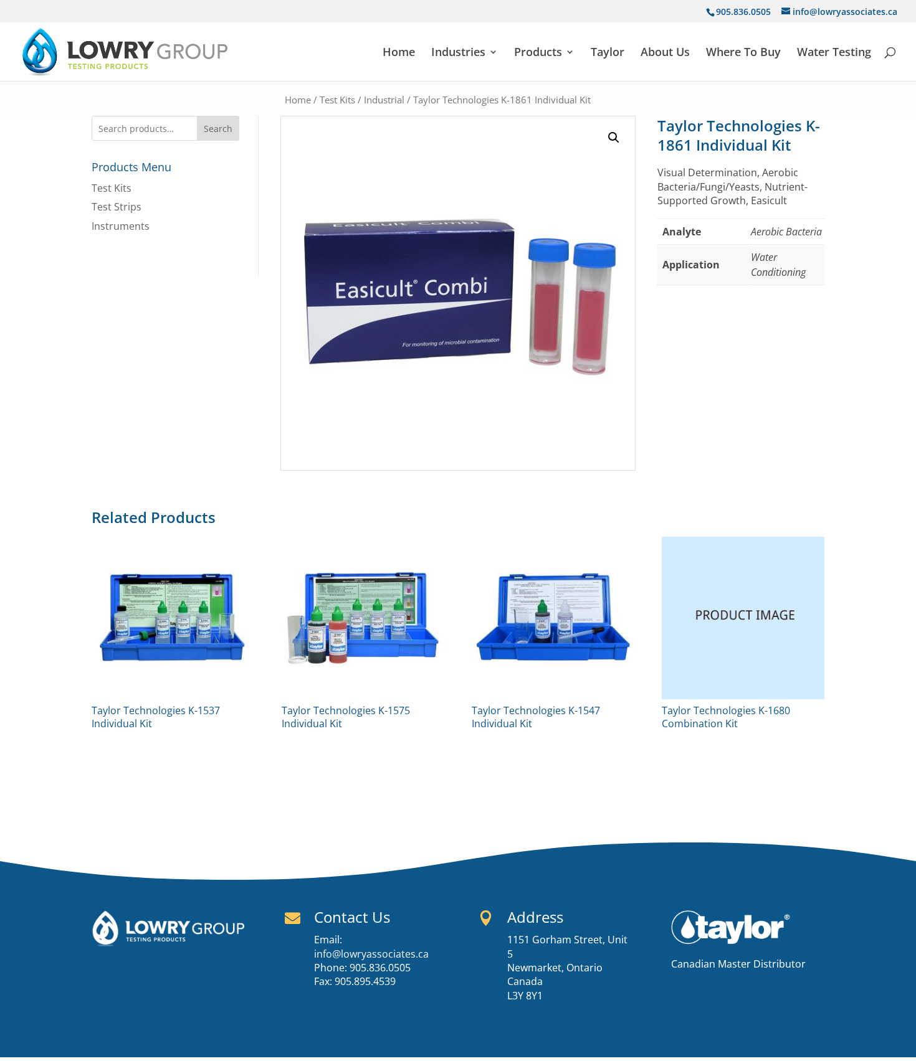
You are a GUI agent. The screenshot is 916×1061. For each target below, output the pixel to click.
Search (218, 128)
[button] (614, 137)
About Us (665, 53)
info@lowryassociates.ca (371, 954)
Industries (458, 53)
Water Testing (834, 53)
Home (399, 53)
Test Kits (337, 99)
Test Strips (116, 207)
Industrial (384, 99)
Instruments (121, 226)
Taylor (607, 53)
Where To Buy (743, 53)
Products (538, 53)
